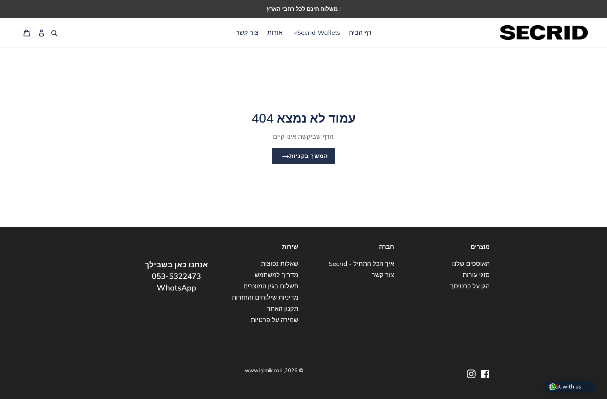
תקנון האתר (282, 309)
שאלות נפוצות (279, 264)
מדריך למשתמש (276, 275)
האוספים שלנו (471, 264)
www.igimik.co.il (263, 370)
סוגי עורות (476, 275)
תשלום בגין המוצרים (270, 286)
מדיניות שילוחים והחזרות (265, 297)
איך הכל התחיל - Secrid (361, 264)
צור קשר (383, 275)
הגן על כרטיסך (470, 286)
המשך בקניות (308, 155)
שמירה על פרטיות (274, 320)
